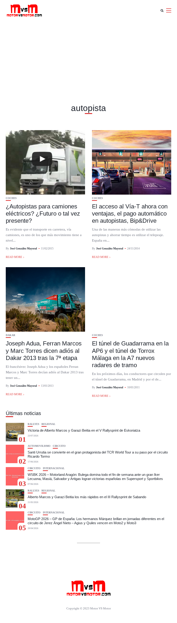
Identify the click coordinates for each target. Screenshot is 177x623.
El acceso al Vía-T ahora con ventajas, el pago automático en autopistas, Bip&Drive (130, 213)
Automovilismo (39, 446)
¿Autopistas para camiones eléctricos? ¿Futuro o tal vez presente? (43, 213)
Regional (48, 424)
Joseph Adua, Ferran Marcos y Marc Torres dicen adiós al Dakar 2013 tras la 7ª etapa (44, 350)
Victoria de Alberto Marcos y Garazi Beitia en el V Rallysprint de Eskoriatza (84, 430)
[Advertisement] (88, 55)
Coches (11, 198)
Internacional (54, 468)
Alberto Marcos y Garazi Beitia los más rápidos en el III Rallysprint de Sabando (87, 497)
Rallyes (33, 424)
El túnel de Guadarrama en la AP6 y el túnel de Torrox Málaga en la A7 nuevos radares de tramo (130, 354)
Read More (14, 257)
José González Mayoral (23, 248)
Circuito (59, 446)
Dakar (10, 335)
